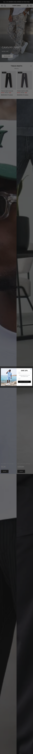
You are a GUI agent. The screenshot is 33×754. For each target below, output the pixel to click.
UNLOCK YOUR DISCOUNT (24, 381)
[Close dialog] (31, 369)
